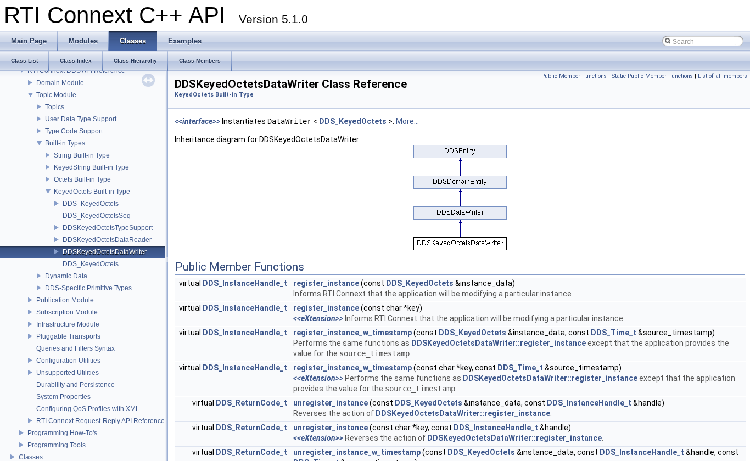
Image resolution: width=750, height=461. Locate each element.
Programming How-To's (62, 433)
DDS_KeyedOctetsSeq (97, 216)
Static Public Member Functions (652, 76)
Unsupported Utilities (67, 372)
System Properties (63, 397)
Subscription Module (67, 312)
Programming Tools (56, 445)
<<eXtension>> (318, 318)
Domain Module (60, 83)
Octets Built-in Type (82, 179)
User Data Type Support (80, 119)
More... (407, 121)
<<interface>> (197, 121)
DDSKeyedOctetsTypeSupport (108, 228)
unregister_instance (330, 402)
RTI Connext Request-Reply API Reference (100, 421)
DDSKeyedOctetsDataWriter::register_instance (498, 343)
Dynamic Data (66, 276)
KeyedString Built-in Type (91, 167)
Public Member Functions (574, 76)
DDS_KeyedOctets (91, 203)
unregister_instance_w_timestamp (357, 452)
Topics (54, 107)
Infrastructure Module (67, 324)
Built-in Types (65, 143)
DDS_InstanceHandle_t (245, 283)
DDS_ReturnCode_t (251, 402)
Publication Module (65, 300)
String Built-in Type (82, 155)
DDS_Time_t (613, 332)
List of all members (722, 76)
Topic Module (56, 95)
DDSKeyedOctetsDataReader (107, 240)
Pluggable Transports (68, 336)
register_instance (326, 283)
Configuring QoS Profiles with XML (87, 409)
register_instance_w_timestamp (352, 332)
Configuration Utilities (68, 360)
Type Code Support (74, 131)
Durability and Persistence (75, 385)
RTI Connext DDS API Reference (76, 71)
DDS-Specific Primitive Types (88, 288)
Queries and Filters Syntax (75, 348)
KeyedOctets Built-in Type (92, 191)
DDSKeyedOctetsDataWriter (105, 252)
